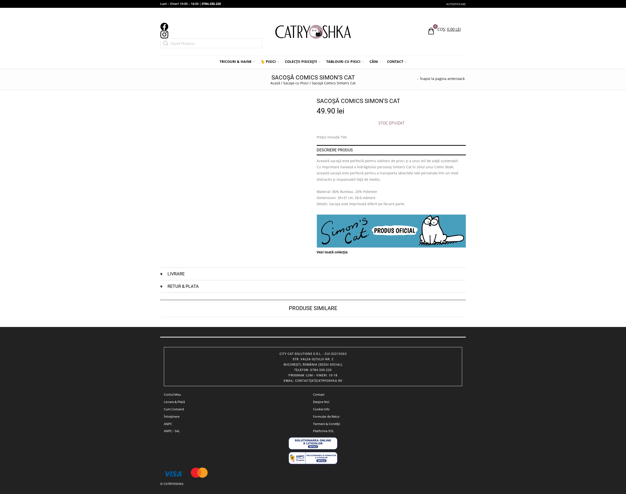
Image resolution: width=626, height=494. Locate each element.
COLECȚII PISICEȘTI (301, 61)
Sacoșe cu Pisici (296, 83)
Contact (318, 394)
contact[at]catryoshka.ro (318, 380)
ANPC (168, 424)
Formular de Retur (326, 416)
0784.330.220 (211, 3)
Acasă (275, 83)
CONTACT (395, 61)
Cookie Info (321, 409)
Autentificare (456, 4)
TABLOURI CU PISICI (343, 61)
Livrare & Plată (174, 402)
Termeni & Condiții (326, 424)
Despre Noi (321, 402)
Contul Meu (172, 394)
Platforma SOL (323, 431)
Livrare (176, 273)
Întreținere (171, 416)
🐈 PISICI (268, 61)
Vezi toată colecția (332, 252)
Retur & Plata (183, 286)
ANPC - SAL (172, 431)
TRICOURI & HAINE (236, 61)
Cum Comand (174, 409)
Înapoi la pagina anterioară (442, 78)
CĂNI (373, 61)
